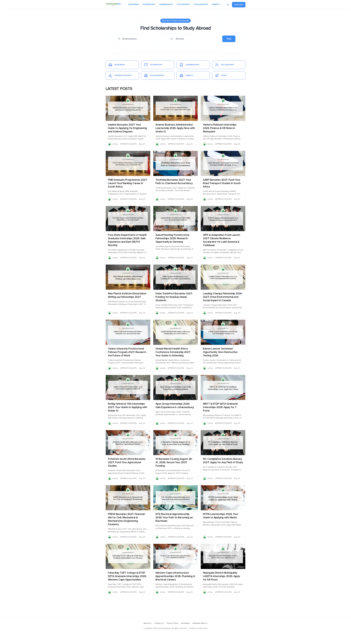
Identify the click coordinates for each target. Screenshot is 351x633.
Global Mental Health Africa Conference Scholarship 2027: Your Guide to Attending (173, 352)
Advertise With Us (200, 623)
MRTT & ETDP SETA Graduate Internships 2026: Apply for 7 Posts (220, 407)
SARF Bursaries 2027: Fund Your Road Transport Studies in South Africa (222, 183)
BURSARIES (133, 4)
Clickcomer (202, 628)
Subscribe (238, 5)
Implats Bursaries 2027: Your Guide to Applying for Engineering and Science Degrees (127, 128)
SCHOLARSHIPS (201, 4)
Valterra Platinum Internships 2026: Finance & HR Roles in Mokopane (220, 128)
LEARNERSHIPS (166, 4)
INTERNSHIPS (149, 4)
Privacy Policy (172, 623)
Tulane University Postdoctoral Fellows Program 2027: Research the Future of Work (127, 352)
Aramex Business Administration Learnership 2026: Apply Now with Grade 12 (175, 128)
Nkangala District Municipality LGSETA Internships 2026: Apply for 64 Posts (221, 576)
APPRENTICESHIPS (128, 144)
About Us (148, 623)
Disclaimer (185, 623)
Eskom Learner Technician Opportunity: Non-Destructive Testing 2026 (220, 352)
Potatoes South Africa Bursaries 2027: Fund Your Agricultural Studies (126, 462)
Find (229, 38)
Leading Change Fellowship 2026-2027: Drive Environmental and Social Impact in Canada (223, 297)
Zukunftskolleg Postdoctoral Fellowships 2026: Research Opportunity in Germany (172, 238)
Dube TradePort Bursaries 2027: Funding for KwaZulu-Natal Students (174, 297)
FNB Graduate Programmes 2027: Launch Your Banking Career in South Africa (127, 183)
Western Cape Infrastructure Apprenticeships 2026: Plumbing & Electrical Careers (175, 576)
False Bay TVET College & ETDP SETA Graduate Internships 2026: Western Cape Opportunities (127, 576)
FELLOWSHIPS (183, 4)
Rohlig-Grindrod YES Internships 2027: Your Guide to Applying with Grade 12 (127, 407)
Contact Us (159, 623)
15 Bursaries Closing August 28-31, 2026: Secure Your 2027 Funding (174, 462)
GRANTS (216, 4)
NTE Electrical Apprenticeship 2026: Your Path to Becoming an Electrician (174, 517)
